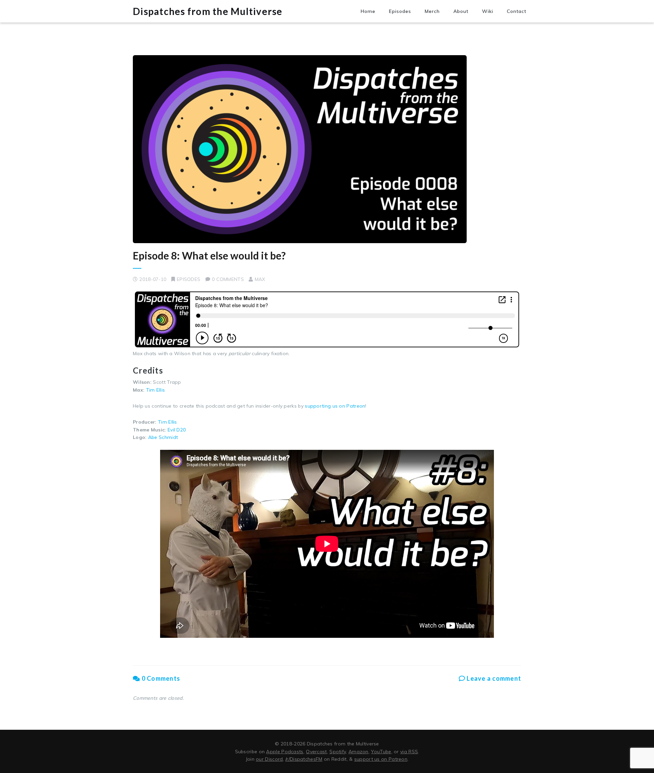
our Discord (269, 759)
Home (368, 11)
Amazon (358, 751)
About (460, 11)
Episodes (400, 11)
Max (260, 279)
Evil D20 (177, 430)
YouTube (381, 751)
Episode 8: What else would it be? (209, 255)
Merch (432, 11)
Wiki (487, 11)
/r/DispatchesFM (304, 759)
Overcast (316, 751)
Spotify (337, 751)
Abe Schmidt (163, 437)
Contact (516, 11)
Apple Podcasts (284, 751)
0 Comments (160, 678)
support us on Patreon (380, 759)
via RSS (409, 751)
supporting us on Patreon (335, 406)
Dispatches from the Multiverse (208, 11)
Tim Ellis (155, 390)
